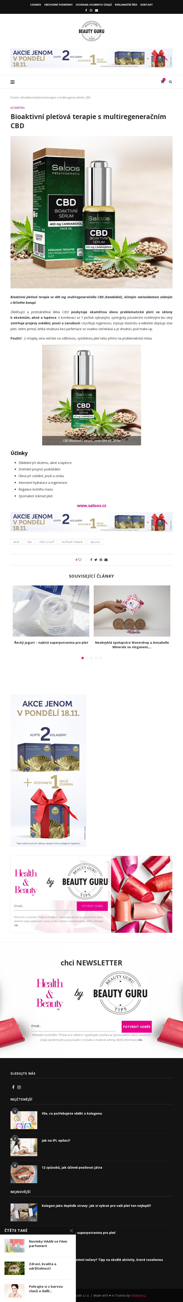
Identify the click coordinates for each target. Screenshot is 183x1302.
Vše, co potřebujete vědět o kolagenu (72, 1113)
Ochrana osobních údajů (94, 4)
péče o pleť (47, 542)
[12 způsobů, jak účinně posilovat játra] (23, 1174)
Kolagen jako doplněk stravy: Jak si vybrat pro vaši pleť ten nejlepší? (96, 1205)
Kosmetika (17, 107)
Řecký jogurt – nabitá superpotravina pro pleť (51, 642)
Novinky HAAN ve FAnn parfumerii (48, 1243)
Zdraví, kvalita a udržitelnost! (42, 1266)
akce (16, 542)
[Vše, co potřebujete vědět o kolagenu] (23, 1120)
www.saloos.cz (91, 505)
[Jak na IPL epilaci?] (23, 1147)
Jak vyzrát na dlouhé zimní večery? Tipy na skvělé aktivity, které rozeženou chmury (102, 1262)
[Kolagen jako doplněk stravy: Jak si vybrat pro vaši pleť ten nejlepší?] (23, 1212)
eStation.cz (138, 1295)
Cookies (35, 4)
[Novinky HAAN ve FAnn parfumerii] (14, 1245)
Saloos (95, 542)
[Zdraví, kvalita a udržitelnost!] (14, 1268)
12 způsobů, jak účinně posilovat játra (72, 1167)
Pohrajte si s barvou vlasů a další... (46, 1288)
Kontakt (146, 4)
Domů (14, 97)
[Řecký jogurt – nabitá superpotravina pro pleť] (51, 611)
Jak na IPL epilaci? (56, 1140)
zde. (16, 925)
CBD (29, 542)
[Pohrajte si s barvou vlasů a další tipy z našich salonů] (14, 1291)
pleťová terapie (72, 542)
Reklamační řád (126, 4)
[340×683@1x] (48, 697)
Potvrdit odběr (92, 906)
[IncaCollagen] (91, 50)
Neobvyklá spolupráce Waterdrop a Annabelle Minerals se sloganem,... (132, 644)
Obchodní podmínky (58, 4)
